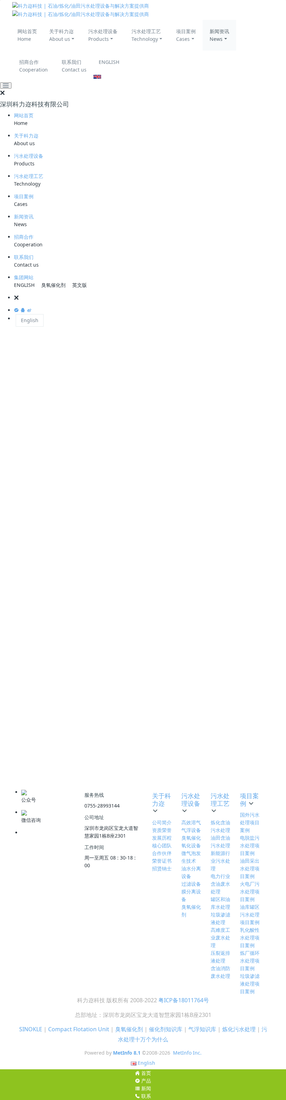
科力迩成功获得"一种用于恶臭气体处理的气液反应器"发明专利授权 (90, 699)
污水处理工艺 (28, 176)
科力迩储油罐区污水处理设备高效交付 (61, 611)
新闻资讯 (23, 216)
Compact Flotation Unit (78, 1029)
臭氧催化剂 (53, 285)
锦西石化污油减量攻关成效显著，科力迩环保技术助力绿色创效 (86, 597)
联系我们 (23, 257)
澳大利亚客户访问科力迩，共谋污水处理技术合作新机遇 (79, 510)
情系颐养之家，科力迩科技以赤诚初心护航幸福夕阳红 (77, 466)
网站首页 (23, 115)
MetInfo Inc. (187, 1052)
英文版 (79, 285)
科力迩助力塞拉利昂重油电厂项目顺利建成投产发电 (75, 670)
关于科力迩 (26, 135)
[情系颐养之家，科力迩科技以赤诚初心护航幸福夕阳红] (228, 343)
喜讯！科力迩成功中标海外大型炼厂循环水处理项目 (75, 684)
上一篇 (64, 770)
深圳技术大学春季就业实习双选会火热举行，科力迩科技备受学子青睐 (93, 495)
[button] (150, 298)
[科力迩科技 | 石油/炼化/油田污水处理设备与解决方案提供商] (143, 10)
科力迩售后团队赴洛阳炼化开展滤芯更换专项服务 (73, 539)
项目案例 (23, 196)
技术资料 (227, 428)
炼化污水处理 (239, 1029)
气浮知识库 (202, 1029)
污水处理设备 (28, 156)
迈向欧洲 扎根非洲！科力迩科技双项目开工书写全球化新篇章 (85, 553)
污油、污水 (40, 738)
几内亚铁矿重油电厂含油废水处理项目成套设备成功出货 (79, 655)
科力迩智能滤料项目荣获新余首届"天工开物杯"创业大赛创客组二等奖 (93, 582)
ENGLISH (109, 62)
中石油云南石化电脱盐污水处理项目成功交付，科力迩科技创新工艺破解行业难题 (104, 626)
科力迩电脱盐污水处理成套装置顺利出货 (64, 713)
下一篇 (162, 770)
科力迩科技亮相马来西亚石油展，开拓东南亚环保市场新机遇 (84, 640)
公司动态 (227, 407)
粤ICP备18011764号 (183, 1000)
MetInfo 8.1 (127, 1052)
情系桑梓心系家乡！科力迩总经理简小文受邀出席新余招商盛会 (86, 481)
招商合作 (23, 236)
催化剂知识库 (165, 1029)
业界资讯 (227, 418)
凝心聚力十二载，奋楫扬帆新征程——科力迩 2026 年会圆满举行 (88, 524)
